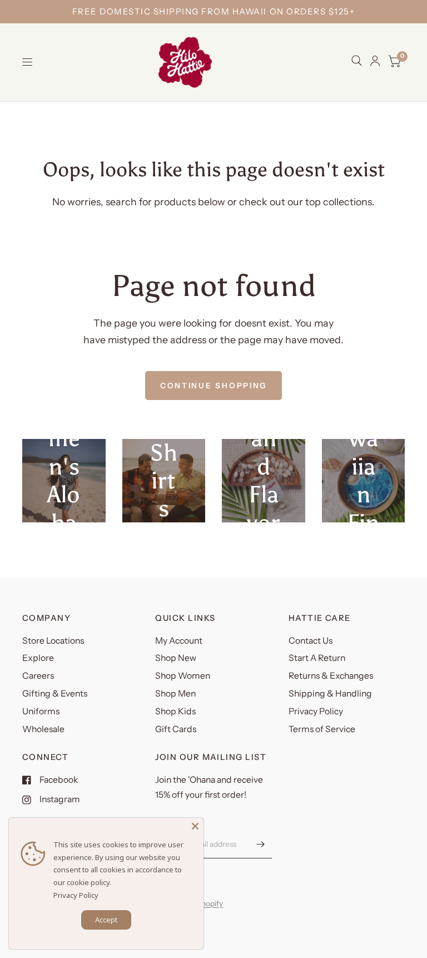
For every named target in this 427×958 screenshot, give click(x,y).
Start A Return (317, 658)
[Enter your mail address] (261, 843)
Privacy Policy (316, 711)
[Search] (356, 60)
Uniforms (40, 711)
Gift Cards (175, 729)
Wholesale (43, 729)
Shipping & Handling (330, 693)
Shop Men (175, 693)
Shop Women (182, 675)
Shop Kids (175, 711)
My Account (178, 640)
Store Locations (53, 640)
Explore (38, 658)
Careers (38, 675)
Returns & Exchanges (331, 675)
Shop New (175, 658)
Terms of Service (322, 729)
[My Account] (375, 61)
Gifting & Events (54, 693)
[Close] (195, 826)
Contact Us (310, 640)
